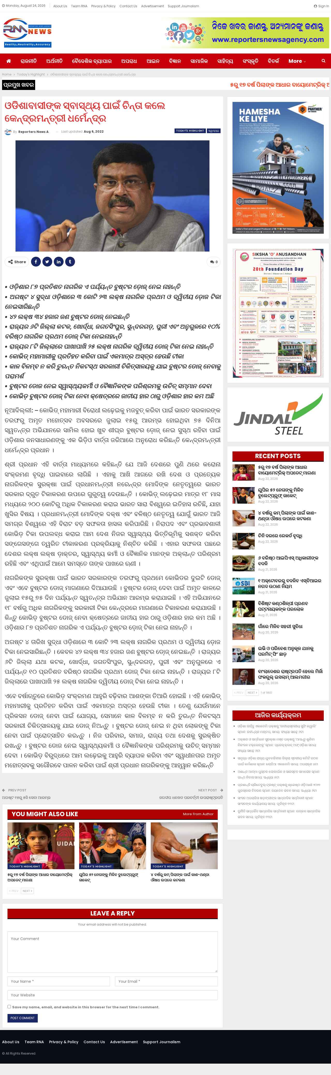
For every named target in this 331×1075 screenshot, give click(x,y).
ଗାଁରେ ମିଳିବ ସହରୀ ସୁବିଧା (280, 626)
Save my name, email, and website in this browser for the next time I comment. (86, 1007)
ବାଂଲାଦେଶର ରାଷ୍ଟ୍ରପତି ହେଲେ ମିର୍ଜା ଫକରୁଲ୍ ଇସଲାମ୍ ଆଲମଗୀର (290, 674)
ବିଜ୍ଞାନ (175, 61)
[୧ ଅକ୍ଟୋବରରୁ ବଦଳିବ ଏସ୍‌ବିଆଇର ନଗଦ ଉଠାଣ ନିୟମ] (243, 586)
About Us (60, 6)
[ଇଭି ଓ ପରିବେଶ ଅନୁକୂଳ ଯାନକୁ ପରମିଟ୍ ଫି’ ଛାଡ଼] (243, 654)
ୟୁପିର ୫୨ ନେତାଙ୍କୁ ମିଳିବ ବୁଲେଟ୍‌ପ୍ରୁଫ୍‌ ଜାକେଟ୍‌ (280, 493)
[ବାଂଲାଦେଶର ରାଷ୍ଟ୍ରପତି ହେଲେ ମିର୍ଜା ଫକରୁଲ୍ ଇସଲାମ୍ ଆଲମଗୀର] (243, 677)
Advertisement (152, 6)
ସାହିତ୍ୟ (225, 61)
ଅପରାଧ (129, 61)
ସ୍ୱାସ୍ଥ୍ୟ (213, 131)
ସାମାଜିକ (199, 61)
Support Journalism (183, 6)
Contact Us (128, 6)
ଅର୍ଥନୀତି (54, 61)
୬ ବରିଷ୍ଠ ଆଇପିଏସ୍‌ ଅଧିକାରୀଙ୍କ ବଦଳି (288, 561)
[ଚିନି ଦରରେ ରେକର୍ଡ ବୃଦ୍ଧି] (243, 541)
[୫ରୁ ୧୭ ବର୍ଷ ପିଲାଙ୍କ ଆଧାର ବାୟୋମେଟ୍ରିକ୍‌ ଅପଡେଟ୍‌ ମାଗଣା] (40, 845)
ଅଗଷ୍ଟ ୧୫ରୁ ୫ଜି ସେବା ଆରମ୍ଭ (26, 797)
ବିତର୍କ (273, 61)
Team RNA (79, 6)
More (295, 61)
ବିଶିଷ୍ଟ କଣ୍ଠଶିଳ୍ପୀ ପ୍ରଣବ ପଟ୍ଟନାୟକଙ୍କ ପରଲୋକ (283, 606)
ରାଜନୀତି (29, 61)
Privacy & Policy (103, 6)
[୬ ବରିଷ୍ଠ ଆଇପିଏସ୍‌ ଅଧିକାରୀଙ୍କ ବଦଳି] (243, 563)
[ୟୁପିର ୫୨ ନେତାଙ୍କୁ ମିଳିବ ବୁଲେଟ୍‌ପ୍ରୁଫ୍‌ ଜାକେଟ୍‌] (112, 845)
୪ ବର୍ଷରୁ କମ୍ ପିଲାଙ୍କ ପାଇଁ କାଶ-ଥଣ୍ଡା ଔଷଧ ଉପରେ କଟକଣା (287, 516)
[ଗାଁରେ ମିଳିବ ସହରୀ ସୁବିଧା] (243, 632)
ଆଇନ (153, 61)
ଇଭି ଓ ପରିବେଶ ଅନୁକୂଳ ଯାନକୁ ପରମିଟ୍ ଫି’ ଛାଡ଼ (285, 651)
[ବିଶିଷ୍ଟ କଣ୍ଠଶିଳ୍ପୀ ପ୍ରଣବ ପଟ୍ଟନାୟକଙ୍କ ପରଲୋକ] (243, 609)
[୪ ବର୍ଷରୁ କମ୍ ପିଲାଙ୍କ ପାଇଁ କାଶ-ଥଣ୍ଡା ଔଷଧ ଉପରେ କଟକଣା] (184, 845)
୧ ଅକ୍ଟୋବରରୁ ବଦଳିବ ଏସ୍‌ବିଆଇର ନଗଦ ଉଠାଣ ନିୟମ (289, 583)
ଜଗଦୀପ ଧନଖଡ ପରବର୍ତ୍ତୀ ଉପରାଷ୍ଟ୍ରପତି (191, 797)
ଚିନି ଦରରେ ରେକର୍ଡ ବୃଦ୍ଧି (280, 535)
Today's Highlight (190, 131)
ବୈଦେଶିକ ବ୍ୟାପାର (92, 61)
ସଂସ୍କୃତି (250, 61)
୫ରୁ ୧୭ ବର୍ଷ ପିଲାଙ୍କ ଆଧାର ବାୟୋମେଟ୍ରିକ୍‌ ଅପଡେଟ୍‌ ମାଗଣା (287, 470)
